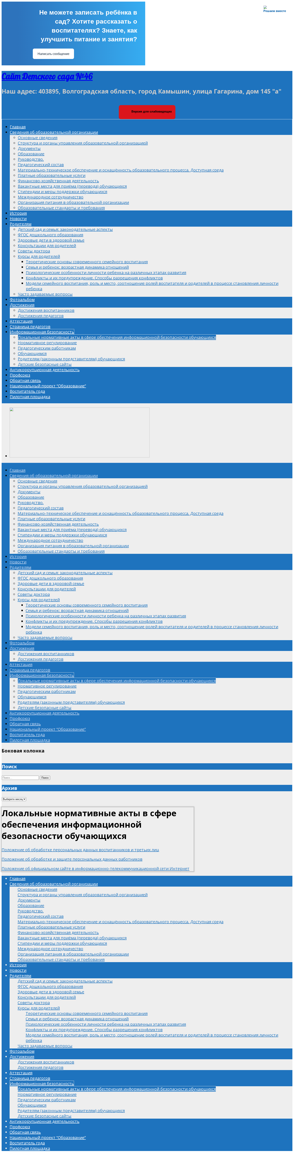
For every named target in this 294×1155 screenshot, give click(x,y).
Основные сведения (37, 137)
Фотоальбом (22, 299)
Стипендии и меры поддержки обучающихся (62, 191)
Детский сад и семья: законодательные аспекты (65, 229)
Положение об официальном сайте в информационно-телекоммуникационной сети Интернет (95, 868)
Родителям (20, 224)
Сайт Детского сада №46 (47, 76)
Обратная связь (25, 380)
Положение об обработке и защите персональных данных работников (72, 859)
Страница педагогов (30, 326)
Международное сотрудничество (50, 197)
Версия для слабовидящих (151, 111)
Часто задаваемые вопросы (45, 294)
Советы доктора (34, 251)
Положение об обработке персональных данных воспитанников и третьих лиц (80, 849)
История (18, 213)
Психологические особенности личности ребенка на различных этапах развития (106, 272)
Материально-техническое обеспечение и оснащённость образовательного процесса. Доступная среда (121, 170)
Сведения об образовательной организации (54, 132)
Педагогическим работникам (47, 348)
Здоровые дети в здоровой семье (51, 240)
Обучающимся (32, 353)
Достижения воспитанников (46, 310)
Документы (29, 148)
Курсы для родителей (39, 256)
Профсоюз (20, 375)
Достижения (22, 305)
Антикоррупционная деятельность (45, 369)
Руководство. (31, 159)
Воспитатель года (27, 391)
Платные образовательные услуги (51, 175)
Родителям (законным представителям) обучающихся (71, 359)
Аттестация (21, 321)
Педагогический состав (41, 164)
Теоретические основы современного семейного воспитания (87, 261)
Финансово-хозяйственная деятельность (58, 180)
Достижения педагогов (41, 315)
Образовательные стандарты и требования (61, 207)
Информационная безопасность (42, 332)
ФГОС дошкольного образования (50, 234)
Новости (18, 218)
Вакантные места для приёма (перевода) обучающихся (72, 186)
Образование (31, 153)
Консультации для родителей (47, 245)
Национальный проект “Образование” (48, 386)
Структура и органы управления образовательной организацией (83, 143)
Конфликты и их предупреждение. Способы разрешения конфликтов (94, 278)
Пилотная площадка (30, 396)
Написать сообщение (53, 54)
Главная (18, 127)
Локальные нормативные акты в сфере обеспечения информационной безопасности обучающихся (117, 337)
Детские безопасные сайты (45, 364)
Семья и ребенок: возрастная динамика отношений (77, 267)
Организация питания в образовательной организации (73, 202)
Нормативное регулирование (47, 342)
